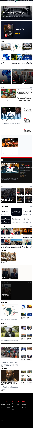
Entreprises (2, 407)
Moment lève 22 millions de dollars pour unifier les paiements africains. (9, 150)
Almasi (12, 406)
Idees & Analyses (3, 416)
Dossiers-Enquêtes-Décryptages (2, 421)
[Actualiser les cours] (31, 0)
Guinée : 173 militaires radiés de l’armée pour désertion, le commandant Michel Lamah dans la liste (24, 93)
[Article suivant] (31, 13)
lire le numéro (17, 33)
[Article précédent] (1, 13)
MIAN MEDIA (3, 398)
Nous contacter (24, 404)
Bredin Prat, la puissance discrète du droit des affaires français (28, 131)
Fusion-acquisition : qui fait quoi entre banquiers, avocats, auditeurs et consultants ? (28, 115)
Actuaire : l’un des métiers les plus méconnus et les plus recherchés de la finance (28, 109)
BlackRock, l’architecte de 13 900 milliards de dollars (28, 126)
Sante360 (13, 409)
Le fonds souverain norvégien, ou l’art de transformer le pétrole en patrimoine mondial (27, 121)
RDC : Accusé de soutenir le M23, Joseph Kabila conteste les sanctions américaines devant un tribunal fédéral (24, 98)
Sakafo (12, 403)
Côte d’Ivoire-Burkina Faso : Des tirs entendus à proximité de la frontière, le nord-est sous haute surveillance (24, 95)
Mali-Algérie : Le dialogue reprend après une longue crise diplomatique (24, 90)
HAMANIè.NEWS (4, 394)
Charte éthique (24, 407)
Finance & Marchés (3, 404)
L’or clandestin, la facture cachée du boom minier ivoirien (6, 294)
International (2, 414)
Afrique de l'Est (8, 404)
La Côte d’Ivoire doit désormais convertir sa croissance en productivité (8, 262)
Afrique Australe (8, 407)
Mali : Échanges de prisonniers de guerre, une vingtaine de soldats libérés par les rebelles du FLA (24, 101)
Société (1, 410)
